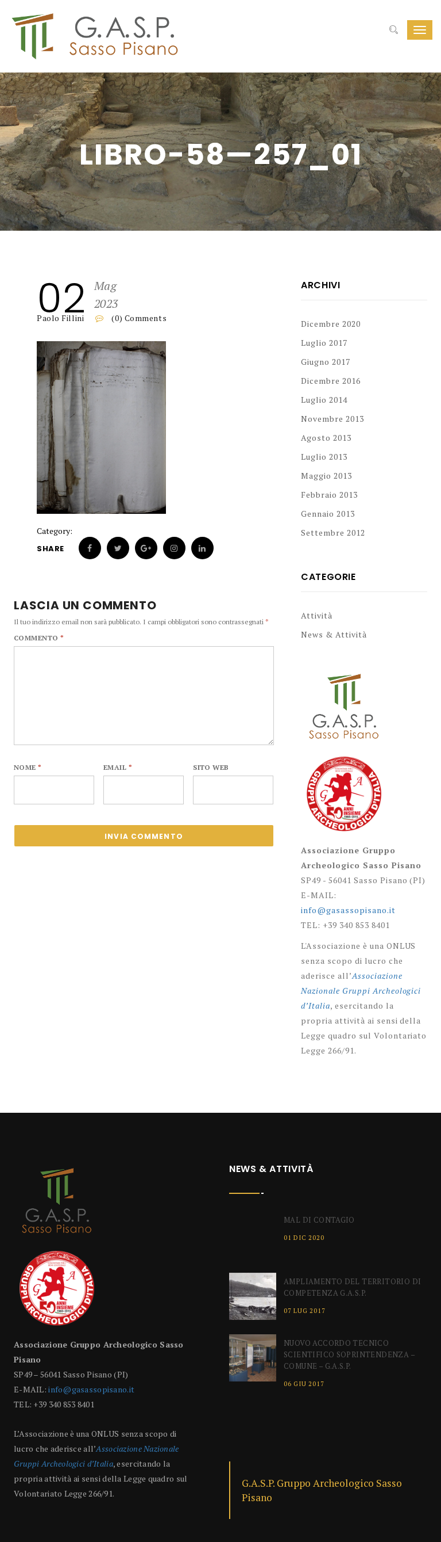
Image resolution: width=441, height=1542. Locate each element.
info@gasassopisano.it (348, 909)
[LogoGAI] (344, 798)
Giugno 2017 (325, 361)
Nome (28, 767)
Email (117, 767)
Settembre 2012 (333, 532)
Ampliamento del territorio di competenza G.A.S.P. (352, 1287)
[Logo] (344, 712)
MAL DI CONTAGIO (319, 1220)
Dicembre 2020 (331, 323)
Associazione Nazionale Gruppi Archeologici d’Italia (361, 990)
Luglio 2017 (324, 342)
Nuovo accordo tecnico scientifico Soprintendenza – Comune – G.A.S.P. (349, 1354)
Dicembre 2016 (331, 380)
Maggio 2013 (326, 475)
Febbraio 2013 (329, 494)
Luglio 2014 (324, 399)
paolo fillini (60, 317)
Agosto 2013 (326, 437)
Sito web (211, 767)
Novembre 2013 (332, 418)
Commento (39, 637)
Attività (316, 615)
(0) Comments (138, 317)
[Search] (393, 30)
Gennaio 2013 (328, 513)
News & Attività (334, 634)
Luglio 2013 (324, 456)
